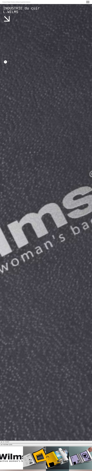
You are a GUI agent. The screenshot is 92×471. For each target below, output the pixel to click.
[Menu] (88, 2)
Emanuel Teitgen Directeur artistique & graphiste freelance (16, 2)
